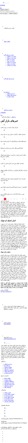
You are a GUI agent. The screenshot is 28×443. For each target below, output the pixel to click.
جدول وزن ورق (11, 60)
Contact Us (6, 291)
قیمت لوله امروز (8, 398)
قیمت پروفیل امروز (9, 394)
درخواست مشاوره (4, 9)
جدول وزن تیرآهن (11, 62)
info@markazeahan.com (10, 338)
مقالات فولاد (7, 378)
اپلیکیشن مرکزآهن (9, 370)
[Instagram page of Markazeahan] (4, 437)
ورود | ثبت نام (4, 13)
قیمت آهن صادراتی (9, 401)
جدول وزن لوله (11, 59)
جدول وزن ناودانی (11, 65)
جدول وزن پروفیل (11, 58)
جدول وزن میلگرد (11, 56)
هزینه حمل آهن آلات (9, 384)
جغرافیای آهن (7, 387)
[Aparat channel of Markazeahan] (4, 441)
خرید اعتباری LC (8, 373)
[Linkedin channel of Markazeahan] (4, 439)
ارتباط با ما (7, 365)
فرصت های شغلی (11, 95)
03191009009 (7, 324)
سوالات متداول (8, 367)
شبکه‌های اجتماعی (9, 381)
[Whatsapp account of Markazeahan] (4, 435)
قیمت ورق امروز (8, 395)
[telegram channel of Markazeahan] (4, 433)
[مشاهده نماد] (14, 408)
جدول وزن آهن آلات (9, 382)
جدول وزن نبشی (11, 63)
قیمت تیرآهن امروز (9, 397)
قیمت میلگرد (7, 392)
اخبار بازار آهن (7, 368)
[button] (25, 199)
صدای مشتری (10, 96)
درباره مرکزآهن (11, 93)
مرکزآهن (13, 117)
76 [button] (22, 199)
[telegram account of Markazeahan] (4, 431)
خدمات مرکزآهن (8, 385)
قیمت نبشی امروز (8, 400)
